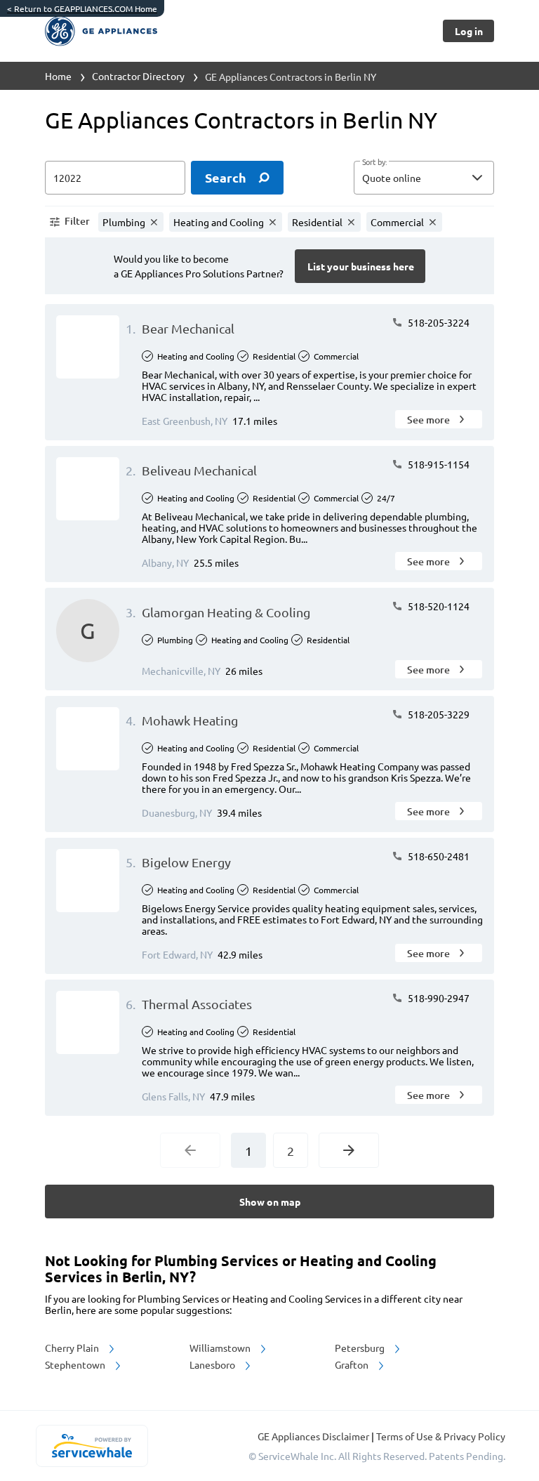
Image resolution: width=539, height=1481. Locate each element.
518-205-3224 (438, 322)
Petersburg (361, 1347)
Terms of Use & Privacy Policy (440, 1436)
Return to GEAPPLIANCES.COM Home (82, 8)
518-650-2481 (438, 856)
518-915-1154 (438, 464)
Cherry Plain (73, 1347)
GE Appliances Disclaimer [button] (314, 1436)
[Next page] (349, 1150)
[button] (424, 178)
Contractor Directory (138, 76)
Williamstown (221, 1347)
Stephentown (76, 1364)
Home (58, 76)
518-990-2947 (438, 998)
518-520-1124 (438, 606)
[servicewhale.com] (91, 1446)
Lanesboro (213, 1364)
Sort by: (374, 162)
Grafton (353, 1364)
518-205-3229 (438, 714)
